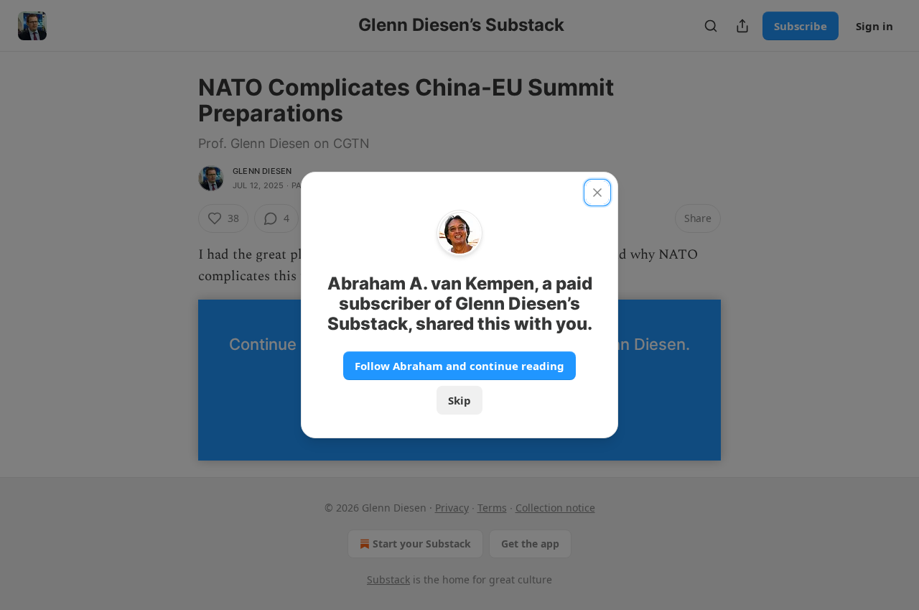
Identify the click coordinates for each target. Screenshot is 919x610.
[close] (597, 192)
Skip (459, 400)
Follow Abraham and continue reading (459, 366)
